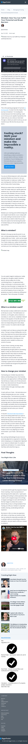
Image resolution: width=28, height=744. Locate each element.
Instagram (3, 730)
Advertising (3, 703)
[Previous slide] (1, 471)
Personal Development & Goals (9, 12)
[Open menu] (25, 2)
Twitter (2, 727)
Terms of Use (4, 714)
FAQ (2, 719)
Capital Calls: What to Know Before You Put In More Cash (17, 614)
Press (2, 700)
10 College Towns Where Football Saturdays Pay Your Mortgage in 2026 (17, 603)
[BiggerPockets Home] (6, 2)
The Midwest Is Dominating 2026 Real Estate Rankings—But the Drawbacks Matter (18, 625)
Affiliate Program (4, 701)
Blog (9, 10)
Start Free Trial (5, 686)
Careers (2, 704)
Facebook (3, 726)
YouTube (3, 729)
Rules (2, 716)
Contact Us (3, 706)
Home (2, 10)
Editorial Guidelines (5, 713)
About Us (3, 698)
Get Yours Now (9, 166)
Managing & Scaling (18, 10)
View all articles (5, 637)
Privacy (2, 717)
